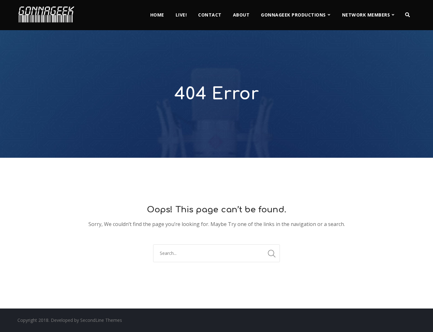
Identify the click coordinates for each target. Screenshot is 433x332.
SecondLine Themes (101, 320)
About (241, 15)
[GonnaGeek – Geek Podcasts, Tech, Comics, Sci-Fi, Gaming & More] (47, 11)
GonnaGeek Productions (293, 15)
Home (157, 15)
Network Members (366, 15)
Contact (210, 15)
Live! (181, 15)
